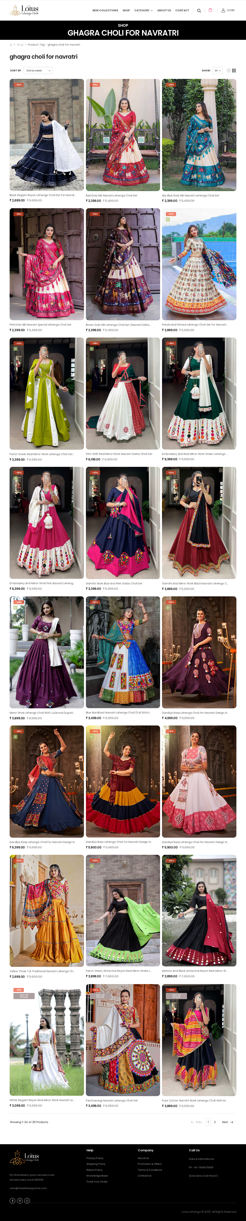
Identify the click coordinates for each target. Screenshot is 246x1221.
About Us (164, 10)
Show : (206, 70)
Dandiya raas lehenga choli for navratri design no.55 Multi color (128, 842)
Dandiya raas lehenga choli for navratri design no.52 (197, 842)
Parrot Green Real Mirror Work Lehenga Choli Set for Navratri (49, 454)
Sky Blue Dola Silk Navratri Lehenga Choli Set (190, 195)
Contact (182, 10)
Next (225, 1122)
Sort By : (16, 70)
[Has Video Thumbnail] (168, 219)
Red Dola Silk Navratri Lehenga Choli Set (111, 195)
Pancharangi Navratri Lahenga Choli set (112, 1100)
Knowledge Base (97, 1176)
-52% (171, 214)
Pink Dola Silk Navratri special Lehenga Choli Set (40, 325)
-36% (171, 343)
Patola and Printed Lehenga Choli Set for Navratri (194, 325)
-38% (95, 343)
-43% (19, 343)
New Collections (105, 10)
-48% (19, 989)
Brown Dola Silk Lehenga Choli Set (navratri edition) (119, 325)
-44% (19, 602)
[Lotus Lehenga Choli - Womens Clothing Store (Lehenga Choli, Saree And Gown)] (29, 10)
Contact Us (144, 1176)
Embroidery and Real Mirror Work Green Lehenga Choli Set (200, 454)
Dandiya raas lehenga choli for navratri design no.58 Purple (201, 713)
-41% (171, 731)
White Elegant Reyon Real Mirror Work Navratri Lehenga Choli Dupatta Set (58, 1100)
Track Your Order (97, 1181)
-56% (95, 84)
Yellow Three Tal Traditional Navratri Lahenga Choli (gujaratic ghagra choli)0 (60, 971)
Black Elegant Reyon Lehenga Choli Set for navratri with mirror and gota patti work (64, 195)
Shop (126, 10)
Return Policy (94, 1170)
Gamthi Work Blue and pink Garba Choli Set (114, 583)
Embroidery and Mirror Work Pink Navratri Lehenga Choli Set (48, 583)
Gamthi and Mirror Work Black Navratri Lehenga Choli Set (199, 583)
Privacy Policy (94, 1158)
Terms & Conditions (150, 1170)
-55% (19, 84)
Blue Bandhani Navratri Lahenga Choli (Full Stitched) (120, 713)
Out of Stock (24, 996)
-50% (95, 602)
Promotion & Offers (150, 1164)
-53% (171, 602)
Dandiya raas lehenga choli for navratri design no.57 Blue (48, 842)
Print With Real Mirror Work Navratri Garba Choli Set (119, 454)
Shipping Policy (95, 1164)
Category (141, 10)
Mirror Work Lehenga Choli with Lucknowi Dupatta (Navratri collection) (56, 713)
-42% (95, 731)
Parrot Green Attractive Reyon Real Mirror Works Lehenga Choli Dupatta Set (135, 971)
